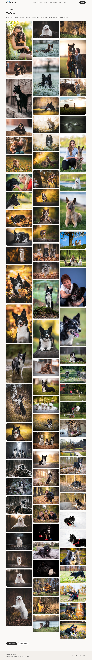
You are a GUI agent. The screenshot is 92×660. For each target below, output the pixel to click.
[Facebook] (76, 655)
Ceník (50, 2)
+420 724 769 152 (24, 656)
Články (54, 2)
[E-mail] (72, 655)
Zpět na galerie (23, 643)
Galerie (45, 2)
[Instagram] (80, 655)
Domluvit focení (11, 643)
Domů (34, 2)
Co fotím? (40, 2)
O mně (59, 2)
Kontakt (64, 2)
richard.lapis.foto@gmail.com (12, 656)
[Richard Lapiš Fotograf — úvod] (13, 2)
